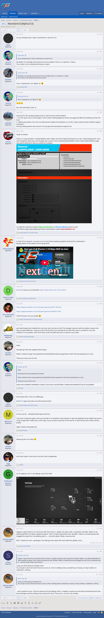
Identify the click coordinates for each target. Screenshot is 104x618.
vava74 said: (21, 73)
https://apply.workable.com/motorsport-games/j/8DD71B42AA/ (39, 307)
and (27, 298)
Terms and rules (77, 612)
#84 (101, 92)
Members (34, 13)
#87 (101, 238)
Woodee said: (22, 96)
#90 (101, 325)
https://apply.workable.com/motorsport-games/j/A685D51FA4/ (38, 311)
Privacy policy (87, 612)
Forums (13, 13)
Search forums (13, 17)
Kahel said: (21, 55)
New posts (4, 17)
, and (27, 281)
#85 (101, 112)
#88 (101, 286)
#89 (101, 304)
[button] (28, 13)
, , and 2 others (28, 233)
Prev (4, 30)
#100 (100, 574)
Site (98, 612)
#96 (101, 453)
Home (5, 13)
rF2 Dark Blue (7, 612)
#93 (101, 393)
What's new (23, 13)
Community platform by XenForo (52, 616)
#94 (101, 410)
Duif (4, 27)
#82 (101, 51)
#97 (101, 470)
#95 (101, 435)
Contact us (67, 612)
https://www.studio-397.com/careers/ (53, 290)
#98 (101, 528)
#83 (101, 69)
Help (94, 612)
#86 (101, 131)
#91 (101, 342)
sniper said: (21, 578)
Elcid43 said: (21, 367)
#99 (101, 551)
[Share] (97, 34)
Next (25, 30)
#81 (101, 34)
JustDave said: (22, 555)
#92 (101, 363)
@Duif (18, 290)
